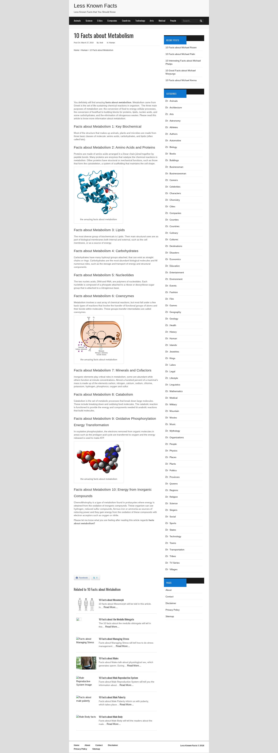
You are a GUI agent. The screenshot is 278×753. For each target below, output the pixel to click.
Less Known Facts (95, 6)
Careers (174, 180)
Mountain (174, 411)
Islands (173, 345)
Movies (173, 417)
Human (112, 43)
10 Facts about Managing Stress (114, 639)
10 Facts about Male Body (110, 716)
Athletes (174, 127)
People (173, 20)
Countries (126, 20)
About (168, 590)
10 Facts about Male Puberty (112, 697)
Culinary (174, 233)
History (173, 332)
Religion (174, 497)
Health (173, 325)
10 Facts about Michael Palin (180, 54)
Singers (173, 510)
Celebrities (175, 186)
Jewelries (174, 351)
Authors (173, 134)
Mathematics (176, 391)
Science (89, 20)
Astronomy (175, 120)
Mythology (175, 431)
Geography (175, 312)
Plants (173, 464)
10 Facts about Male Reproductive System (118, 677)
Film (172, 299)
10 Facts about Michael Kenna (181, 80)
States (173, 530)
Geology (174, 318)
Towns (173, 543)
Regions (174, 490)
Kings (172, 358)
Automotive (175, 140)
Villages (173, 569)
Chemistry (175, 200)
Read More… (111, 607)
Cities (99, 20)
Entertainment (177, 272)
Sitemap (170, 616)
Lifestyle (174, 378)
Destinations (176, 246)
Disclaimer (171, 603)
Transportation (177, 549)
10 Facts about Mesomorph (111, 600)
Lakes (173, 365)
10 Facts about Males (108, 658)
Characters (175, 193)
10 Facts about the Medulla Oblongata (116, 619)
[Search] (201, 21)
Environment (176, 279)
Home (76, 50)
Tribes (173, 556)
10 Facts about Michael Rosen (181, 47)
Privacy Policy (173, 609)
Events (173, 285)
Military (173, 404)
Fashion (174, 292)
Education (175, 266)
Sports (173, 523)
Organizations (177, 437)
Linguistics (175, 384)
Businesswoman (178, 173)
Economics (175, 259)
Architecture (176, 107)
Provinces (175, 477)
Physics (173, 450)
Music (173, 424)
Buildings (174, 160)
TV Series (175, 562)
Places (173, 457)
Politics (173, 470)
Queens (174, 483)
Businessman (176, 167)
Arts (152, 20)
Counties (174, 219)
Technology (140, 20)
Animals (77, 20)
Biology (173, 147)
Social (173, 516)
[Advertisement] (116, 77)
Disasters (174, 252)
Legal (172, 371)
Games (173, 305)
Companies (112, 20)
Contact (169, 596)
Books (173, 153)
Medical (162, 20)
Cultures (174, 239)
